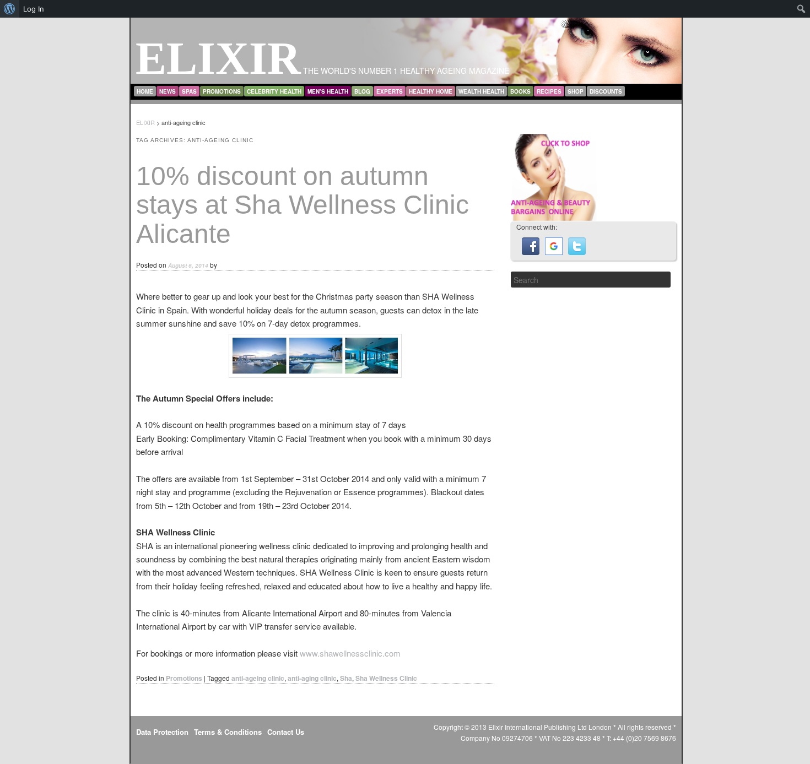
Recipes (549, 91)
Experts (389, 91)
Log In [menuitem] (33, 8)
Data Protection (162, 732)
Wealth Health (481, 91)
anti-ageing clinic (257, 678)
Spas (189, 91)
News (167, 91)
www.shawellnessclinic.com (350, 653)
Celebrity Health (274, 91)
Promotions (222, 91)
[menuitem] (9, 9)
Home (145, 91)
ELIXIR (218, 58)
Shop (576, 91)
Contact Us (285, 732)
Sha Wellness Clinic (386, 678)
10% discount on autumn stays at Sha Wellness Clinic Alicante (302, 205)
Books (520, 91)
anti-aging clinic (312, 678)
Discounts (606, 91)
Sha (346, 678)
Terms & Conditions (228, 732)
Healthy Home (430, 91)
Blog (362, 91)
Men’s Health (327, 91)
